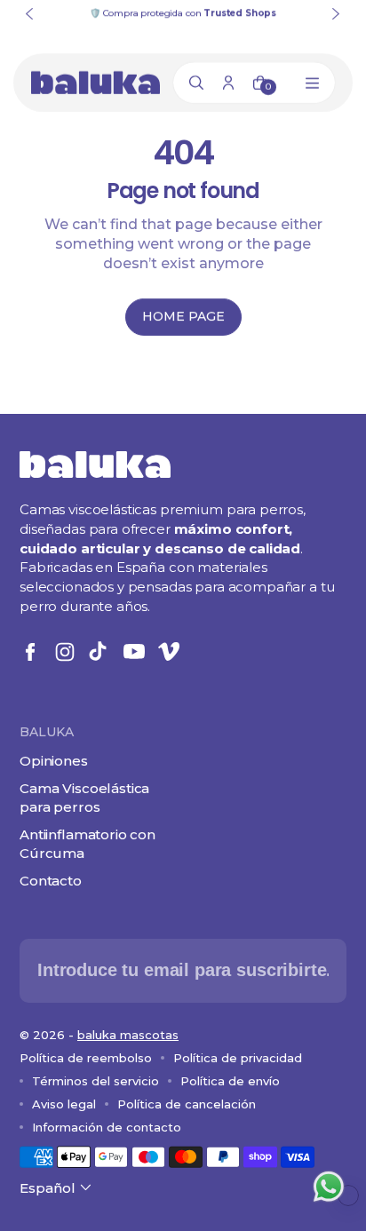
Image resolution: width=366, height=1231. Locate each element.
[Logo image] (95, 82)
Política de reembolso (86, 1058)
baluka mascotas (128, 1035)
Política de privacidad (237, 1058)
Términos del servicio (95, 1081)
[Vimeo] (168, 652)
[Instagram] (65, 652)
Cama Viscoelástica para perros (84, 797)
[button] (57, 1187)
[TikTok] (99, 652)
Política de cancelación (186, 1104)
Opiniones (54, 760)
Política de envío (230, 1081)
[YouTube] (134, 652)
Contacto (51, 880)
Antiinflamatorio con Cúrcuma (87, 844)
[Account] (228, 83)
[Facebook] (30, 652)
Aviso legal (64, 1104)
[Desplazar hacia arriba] (348, 1195)
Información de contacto (106, 1127)
